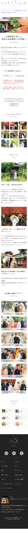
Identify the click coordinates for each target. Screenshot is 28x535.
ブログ (3, 479)
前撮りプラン (14, 104)
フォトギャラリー (10, 100)
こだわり (17, 461)
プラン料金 (8, 410)
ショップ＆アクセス (7, 483)
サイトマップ (18, 483)
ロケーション (22, 416)
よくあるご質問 (19, 479)
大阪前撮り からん (18, 517)
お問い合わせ (18, 475)
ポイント (20, 100)
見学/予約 (20, 3)
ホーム (3, 461)
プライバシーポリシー (7, 488)
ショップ (8, 423)
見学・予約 (4, 475)
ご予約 (21, 423)
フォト (21, 410)
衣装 (7, 416)
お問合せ (24, 3)
